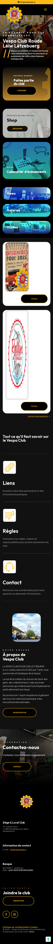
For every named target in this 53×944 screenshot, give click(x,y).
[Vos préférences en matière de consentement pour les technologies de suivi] (48, 939)
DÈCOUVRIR (17, 129)
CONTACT (17, 767)
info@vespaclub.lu (18, 849)
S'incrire (34, 299)
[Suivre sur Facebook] (6, 914)
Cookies (34, 927)
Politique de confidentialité (16, 927)
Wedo (31, 931)
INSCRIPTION (18, 901)
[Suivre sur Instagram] (14, 914)
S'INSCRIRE (21, 90)
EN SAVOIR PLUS (19, 712)
